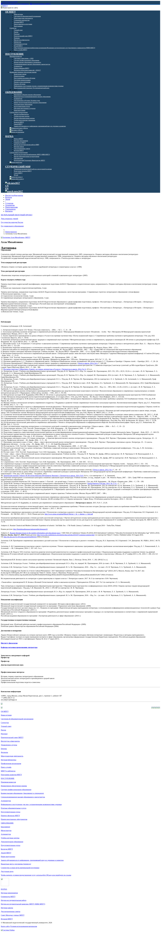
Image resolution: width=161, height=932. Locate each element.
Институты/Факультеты (14, 195)
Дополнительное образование (12, 842)
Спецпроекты (10, 209)
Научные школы (7, 908)
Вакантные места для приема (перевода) (16, 864)
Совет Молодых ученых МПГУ (12, 915)
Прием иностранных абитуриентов (14, 819)
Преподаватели (11, 232)
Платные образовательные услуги (13, 808)
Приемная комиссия (8, 782)
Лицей (7, 199)
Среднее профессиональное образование (16, 789)
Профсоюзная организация (11, 763)
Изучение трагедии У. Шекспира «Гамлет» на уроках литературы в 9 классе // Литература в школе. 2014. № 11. (44, 369)
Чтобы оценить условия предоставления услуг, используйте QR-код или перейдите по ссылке (36, 875)
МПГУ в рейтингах (8, 771)
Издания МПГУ (7, 919)
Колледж (8, 197)
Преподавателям (11, 207)
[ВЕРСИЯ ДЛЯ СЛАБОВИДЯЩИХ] (12, 183)
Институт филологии (9, 643)
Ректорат (4, 734)
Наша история (6, 715)
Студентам (9, 203)
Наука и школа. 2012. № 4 (102, 470)
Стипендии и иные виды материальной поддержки (20, 868)
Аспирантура (6, 801)
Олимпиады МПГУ (8, 897)
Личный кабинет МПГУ (41, 4)
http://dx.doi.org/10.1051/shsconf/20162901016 (20, 537)
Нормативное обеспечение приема (14, 786)
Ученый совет (6, 726)
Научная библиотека (8, 760)
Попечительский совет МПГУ (12, 737)
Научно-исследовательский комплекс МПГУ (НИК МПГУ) (23, 904)
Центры (4, 749)
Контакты (9, 211)
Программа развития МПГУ (11, 775)
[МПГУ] (4, 6)
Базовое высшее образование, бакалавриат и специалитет (22, 793)
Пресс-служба (6, 767)
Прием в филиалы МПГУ (10, 816)
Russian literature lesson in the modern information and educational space (35, 533)
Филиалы (4, 752)
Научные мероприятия (9, 893)
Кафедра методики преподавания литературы (19, 647)
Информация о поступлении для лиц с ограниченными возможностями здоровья (31, 804)
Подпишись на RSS (10, 2)
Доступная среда (7, 871)
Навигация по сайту (10, 8)
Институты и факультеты (10, 741)
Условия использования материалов (23, 926)
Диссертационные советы (10, 911)
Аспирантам (10, 205)
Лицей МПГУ (6, 853)
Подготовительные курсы (10, 812)
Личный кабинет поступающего (16, 4)
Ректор (3, 730)
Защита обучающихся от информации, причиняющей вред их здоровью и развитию (32, 860)
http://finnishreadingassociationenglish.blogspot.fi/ (30, 529)
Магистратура (6, 830)
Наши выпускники (8, 856)
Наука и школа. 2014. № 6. (88, 363)
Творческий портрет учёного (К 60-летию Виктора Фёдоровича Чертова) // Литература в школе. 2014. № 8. (44, 476)
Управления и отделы (9, 745)
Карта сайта (5, 926)
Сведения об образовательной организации (17, 719)
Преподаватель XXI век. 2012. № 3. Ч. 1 (102, 483)
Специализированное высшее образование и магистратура (23, 797)
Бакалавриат (5, 827)
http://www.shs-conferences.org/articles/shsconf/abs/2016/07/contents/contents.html (66, 535)
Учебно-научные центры (10, 838)
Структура (5, 723)
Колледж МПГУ (7, 849)
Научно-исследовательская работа (13, 900)
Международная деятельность (12, 756)
